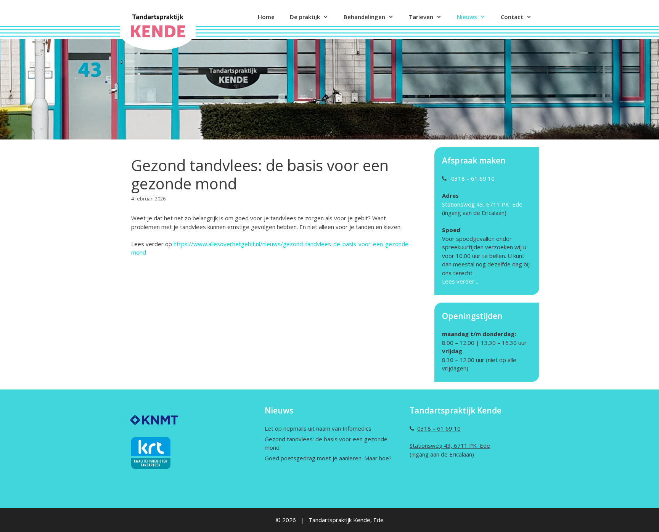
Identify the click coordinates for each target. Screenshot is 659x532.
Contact (512, 17)
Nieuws (467, 17)
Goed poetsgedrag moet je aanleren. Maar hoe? (328, 458)
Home (266, 17)
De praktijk (305, 17)
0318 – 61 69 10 (473, 178)
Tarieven (421, 17)
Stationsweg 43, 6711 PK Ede (482, 204)
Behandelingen (364, 17)
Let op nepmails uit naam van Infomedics (318, 428)
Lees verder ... (461, 281)
